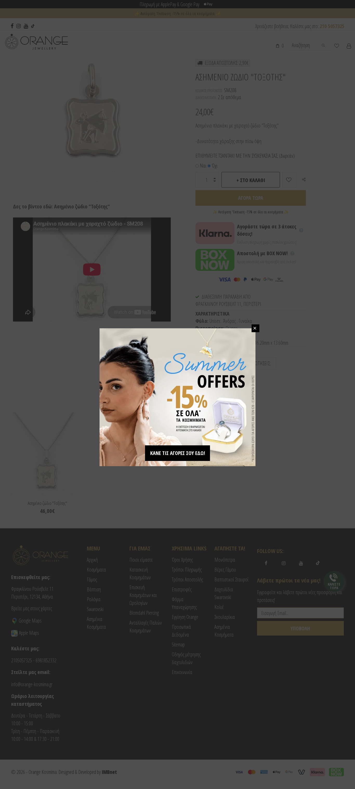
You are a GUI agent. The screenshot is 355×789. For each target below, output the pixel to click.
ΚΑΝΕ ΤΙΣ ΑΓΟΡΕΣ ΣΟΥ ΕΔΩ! (177, 453)
